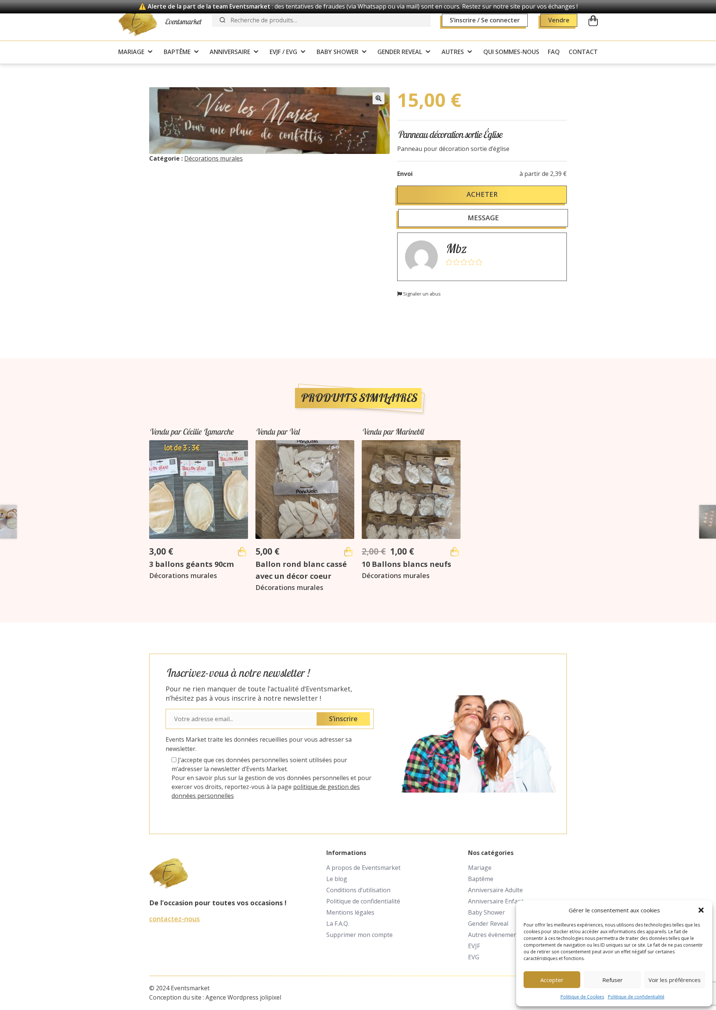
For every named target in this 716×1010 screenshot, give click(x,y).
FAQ (554, 52)
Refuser (612, 980)
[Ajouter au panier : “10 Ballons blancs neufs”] (455, 551)
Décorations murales (213, 158)
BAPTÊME (177, 52)
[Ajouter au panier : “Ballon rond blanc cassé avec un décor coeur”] (348, 551)
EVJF (474, 946)
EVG (473, 957)
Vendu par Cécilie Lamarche (191, 431)
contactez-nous (174, 918)
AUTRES (453, 52)
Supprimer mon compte (359, 935)
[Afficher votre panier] (593, 20)
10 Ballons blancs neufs (406, 564)
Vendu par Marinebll (393, 431)
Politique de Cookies (582, 997)
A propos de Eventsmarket (363, 868)
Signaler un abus (421, 293)
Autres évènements (495, 935)
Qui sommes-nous (511, 52)
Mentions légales (350, 912)
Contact (583, 52)
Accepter (551, 980)
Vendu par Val (277, 431)
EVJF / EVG (283, 52)
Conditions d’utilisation (358, 890)
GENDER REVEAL (399, 52)
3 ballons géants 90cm (191, 564)
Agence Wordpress (231, 997)
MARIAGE (131, 52)
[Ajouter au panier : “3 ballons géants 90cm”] (242, 551)
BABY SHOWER (337, 52)
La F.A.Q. (337, 923)
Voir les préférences (675, 980)
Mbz (455, 248)
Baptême (480, 879)
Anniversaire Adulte (495, 890)
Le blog (336, 879)
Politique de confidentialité (636, 997)
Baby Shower (486, 912)
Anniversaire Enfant (496, 901)
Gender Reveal (488, 923)
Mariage (480, 868)
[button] (701, 910)
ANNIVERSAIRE (230, 52)
